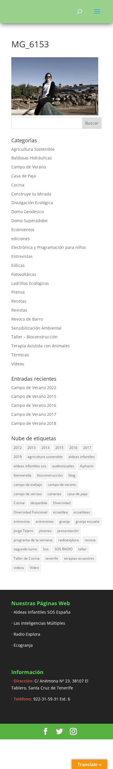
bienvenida (22, 475)
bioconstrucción (50, 475)
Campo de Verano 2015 (33, 396)
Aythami (86, 465)
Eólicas (18, 265)
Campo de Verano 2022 (33, 387)
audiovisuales (63, 465)
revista (90, 540)
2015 (59, 447)
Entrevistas (22, 256)
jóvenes (45, 530)
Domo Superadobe (29, 220)
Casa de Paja (23, 176)
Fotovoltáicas (23, 274)
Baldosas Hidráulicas (31, 158)
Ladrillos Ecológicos (30, 283)
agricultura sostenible (45, 456)
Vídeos (17, 363)
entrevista (22, 521)
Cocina (17, 185)
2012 (18, 447)
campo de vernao (28, 493)
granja (64, 521)
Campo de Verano (28, 167)
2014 (45, 447)
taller (82, 549)
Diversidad (61, 502)
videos (19, 567)
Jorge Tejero (23, 530)
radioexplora (68, 540)
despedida (38, 502)
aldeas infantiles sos (30, 465)
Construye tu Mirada (31, 194)
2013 (32, 447)
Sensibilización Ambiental (36, 328)
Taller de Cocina (27, 558)
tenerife (51, 558)
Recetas (18, 301)
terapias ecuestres (79, 558)
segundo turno (25, 549)
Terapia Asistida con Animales (40, 345)
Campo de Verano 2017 (33, 414)
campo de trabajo (28, 484)
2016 (73, 447)
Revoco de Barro (27, 319)
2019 (18, 456)
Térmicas (20, 354)
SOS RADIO (63, 549)
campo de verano (62, 484)
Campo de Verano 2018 (33, 423)
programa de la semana (33, 540)
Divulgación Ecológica (32, 202)
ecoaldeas (82, 512)
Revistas (19, 310)
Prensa (18, 292)
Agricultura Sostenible (32, 149)
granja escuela (87, 521)
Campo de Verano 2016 (33, 405)
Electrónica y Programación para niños (48, 247)
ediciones (20, 238)
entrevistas (45, 521)
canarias (54, 493)
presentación (68, 530)
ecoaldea (60, 512)
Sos (46, 549)
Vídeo (34, 567)
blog (71, 475)
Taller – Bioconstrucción (34, 336)
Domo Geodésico (27, 211)
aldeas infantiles (81, 456)
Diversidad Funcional (30, 512)
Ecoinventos (22, 229)
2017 (87, 447)
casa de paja (77, 493)
